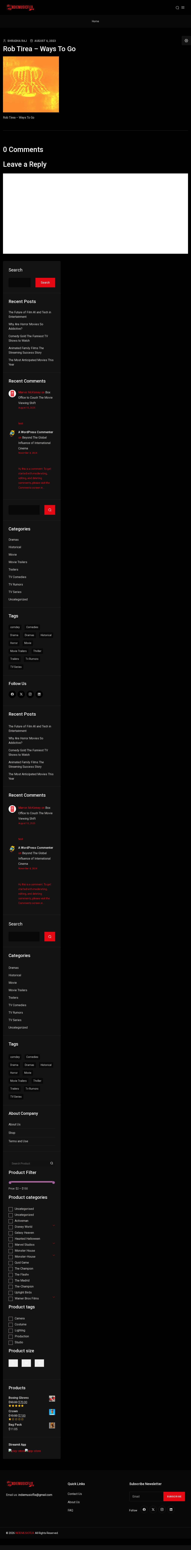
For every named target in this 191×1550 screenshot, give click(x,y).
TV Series (15, 592)
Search (16, 270)
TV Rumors (16, 584)
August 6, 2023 (45, 40)
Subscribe (174, 1496)
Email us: (29, 1495)
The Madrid (22, 1280)
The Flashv (22, 1274)
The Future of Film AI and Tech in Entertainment (30, 314)
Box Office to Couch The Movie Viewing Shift (35, 398)
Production (22, 1336)
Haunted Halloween (27, 1238)
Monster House (25, 1250)
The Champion (24, 1268)
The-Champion (24, 1286)
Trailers (13, 569)
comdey (15, 627)
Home (95, 21)
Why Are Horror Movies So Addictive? (26, 326)
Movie (13, 554)
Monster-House (25, 1256)
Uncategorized (18, 599)
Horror (14, 643)
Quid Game (22, 1262)
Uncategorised (24, 1209)
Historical (15, 547)
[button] (186, 40)
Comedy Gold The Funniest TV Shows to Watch (28, 338)
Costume (20, 1324)
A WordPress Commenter (35, 432)
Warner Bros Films (27, 1298)
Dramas (14, 539)
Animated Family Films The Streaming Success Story (26, 350)
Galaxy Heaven (24, 1232)
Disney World (23, 1226)
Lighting (20, 1330)
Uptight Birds (23, 1292)
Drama (14, 635)
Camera (20, 1318)
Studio (19, 1342)
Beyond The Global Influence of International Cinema (34, 443)
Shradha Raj (17, 40)
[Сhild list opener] (54, 1225)
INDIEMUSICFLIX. (25, 1533)
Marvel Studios (25, 1244)
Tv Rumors (32, 658)
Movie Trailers (18, 562)
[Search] (177, 7)
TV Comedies (17, 577)
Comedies (32, 627)
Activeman (21, 1221)
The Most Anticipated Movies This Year (31, 362)
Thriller (37, 651)
